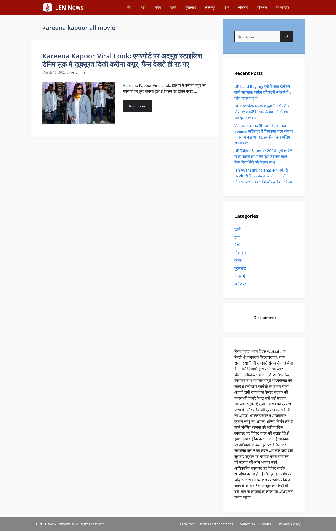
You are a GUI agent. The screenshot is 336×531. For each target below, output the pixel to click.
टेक (226, 7)
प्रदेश (157, 7)
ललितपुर (210, 7)
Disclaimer (186, 524)
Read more (137, 106)
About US (266, 524)
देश (143, 7)
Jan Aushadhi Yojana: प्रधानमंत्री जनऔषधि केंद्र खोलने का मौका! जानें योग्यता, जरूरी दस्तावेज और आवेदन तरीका (263, 175)
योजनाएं (262, 7)
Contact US (246, 524)
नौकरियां (243, 7)
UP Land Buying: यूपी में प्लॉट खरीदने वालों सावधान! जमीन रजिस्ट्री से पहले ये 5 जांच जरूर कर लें (263, 92)
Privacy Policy (290, 524)
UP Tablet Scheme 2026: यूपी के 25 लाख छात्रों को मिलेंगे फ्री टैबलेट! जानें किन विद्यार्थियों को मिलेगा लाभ (263, 156)
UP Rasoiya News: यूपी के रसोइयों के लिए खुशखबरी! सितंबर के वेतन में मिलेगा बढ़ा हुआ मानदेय (262, 111)
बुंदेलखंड (190, 7)
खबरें (173, 7)
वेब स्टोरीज (282, 7)
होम (129, 7)
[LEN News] (47, 7)
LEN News (69, 7)
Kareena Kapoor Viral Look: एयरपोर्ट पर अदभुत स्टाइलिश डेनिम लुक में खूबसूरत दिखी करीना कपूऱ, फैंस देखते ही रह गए (122, 60)
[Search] (286, 36)
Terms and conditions (216, 524)
